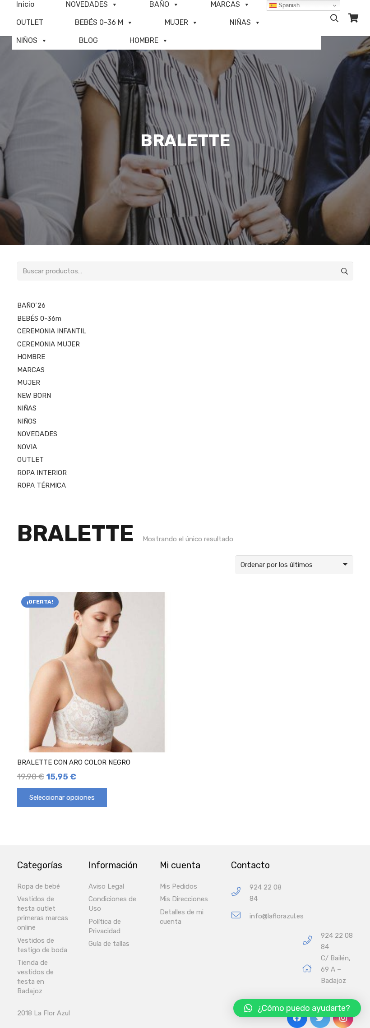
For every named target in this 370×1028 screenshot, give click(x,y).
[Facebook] (297, 1018)
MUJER (176, 22)
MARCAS (31, 370)
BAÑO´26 (31, 305)
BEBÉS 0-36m (39, 318)
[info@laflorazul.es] (240, 916)
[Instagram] (343, 1018)
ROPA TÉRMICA (41, 485)
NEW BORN (34, 396)
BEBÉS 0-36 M (99, 22)
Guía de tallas (109, 944)
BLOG (88, 40)
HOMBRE (144, 40)
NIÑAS (240, 22)
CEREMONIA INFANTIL (51, 331)
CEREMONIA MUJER (48, 344)
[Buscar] (334, 18)
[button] (297, 1008)
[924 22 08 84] (240, 893)
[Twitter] (320, 1018)
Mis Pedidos (178, 886)
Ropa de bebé (38, 886)
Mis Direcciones (184, 899)
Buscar (343, 271)
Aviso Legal (106, 886)
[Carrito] (353, 18)
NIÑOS (26, 40)
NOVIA (27, 447)
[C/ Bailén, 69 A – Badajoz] (311, 969)
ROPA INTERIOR (42, 473)
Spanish (288, 5)
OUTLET (29, 22)
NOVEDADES (37, 434)
